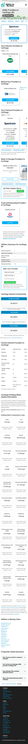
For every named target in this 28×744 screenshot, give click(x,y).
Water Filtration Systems (21, 184)
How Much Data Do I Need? (18, 150)
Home (3, 683)
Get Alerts (20, 191)
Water (22, 21)
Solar (4, 709)
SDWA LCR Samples (22, 605)
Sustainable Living (7, 711)
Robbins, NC (4, 630)
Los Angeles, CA (6, 722)
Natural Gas (10, 21)
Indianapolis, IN (6, 732)
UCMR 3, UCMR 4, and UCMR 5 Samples (11, 607)
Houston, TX (6, 717)
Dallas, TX (5, 724)
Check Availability (10, 71)
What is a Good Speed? (6, 150)
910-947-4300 (10, 179)
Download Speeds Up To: (8, 128)
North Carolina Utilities (11, 683)
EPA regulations (16, 614)
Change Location (9, 15)
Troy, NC (3, 646)
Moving (4, 712)
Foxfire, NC (3, 633)
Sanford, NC (4, 636)
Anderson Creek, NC (5, 645)
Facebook (5, 737)
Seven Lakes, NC (5, 628)
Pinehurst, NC (4, 626)
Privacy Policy (6, 696)
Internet (17, 21)
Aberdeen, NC (4, 631)
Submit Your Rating (9, 282)
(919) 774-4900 (10, 74)
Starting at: (8, 138)
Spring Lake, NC (4, 641)
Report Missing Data (7, 694)
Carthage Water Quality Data (8, 184)
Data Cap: (8, 132)
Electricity (4, 21)
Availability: (8, 136)
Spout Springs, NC (5, 640)
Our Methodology (7, 691)
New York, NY (6, 726)
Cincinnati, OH (6, 731)
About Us (5, 689)
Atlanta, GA (5, 719)
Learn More (10, 222)
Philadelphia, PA (6, 727)
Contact (5, 693)
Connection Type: (8, 130)
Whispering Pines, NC (6, 623)
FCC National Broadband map (16, 337)
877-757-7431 (14, 41)
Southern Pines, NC (5, 625)
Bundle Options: (7, 134)
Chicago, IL (5, 729)
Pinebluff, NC (4, 635)
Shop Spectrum (14, 38)
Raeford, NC (3, 643)
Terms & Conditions (7, 698)
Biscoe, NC (3, 638)
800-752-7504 (10, 102)
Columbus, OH (6, 720)
